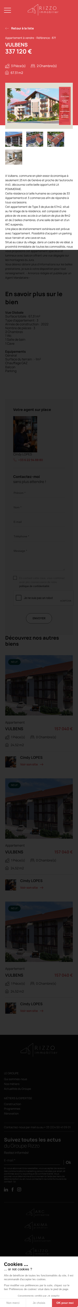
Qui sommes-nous (15, 1079)
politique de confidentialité (34, 586)
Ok (68, 1162)
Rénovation (11, 1113)
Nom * (17, 507)
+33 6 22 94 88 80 (30, 460)
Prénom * (19, 492)
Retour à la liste (22, 28)
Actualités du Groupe (17, 1089)
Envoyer (39, 618)
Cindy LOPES (22, 454)
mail (33, 1127)
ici (14, 1181)
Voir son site (29, 764)
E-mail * (9, 1160)
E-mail (18, 521)
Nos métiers (11, 1084)
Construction (12, 1104)
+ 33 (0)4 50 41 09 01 (57, 1127)
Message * (20, 550)
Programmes (12, 1109)
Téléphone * (21, 536)
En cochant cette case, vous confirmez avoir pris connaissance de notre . (42, 582)
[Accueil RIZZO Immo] (43, 14)
